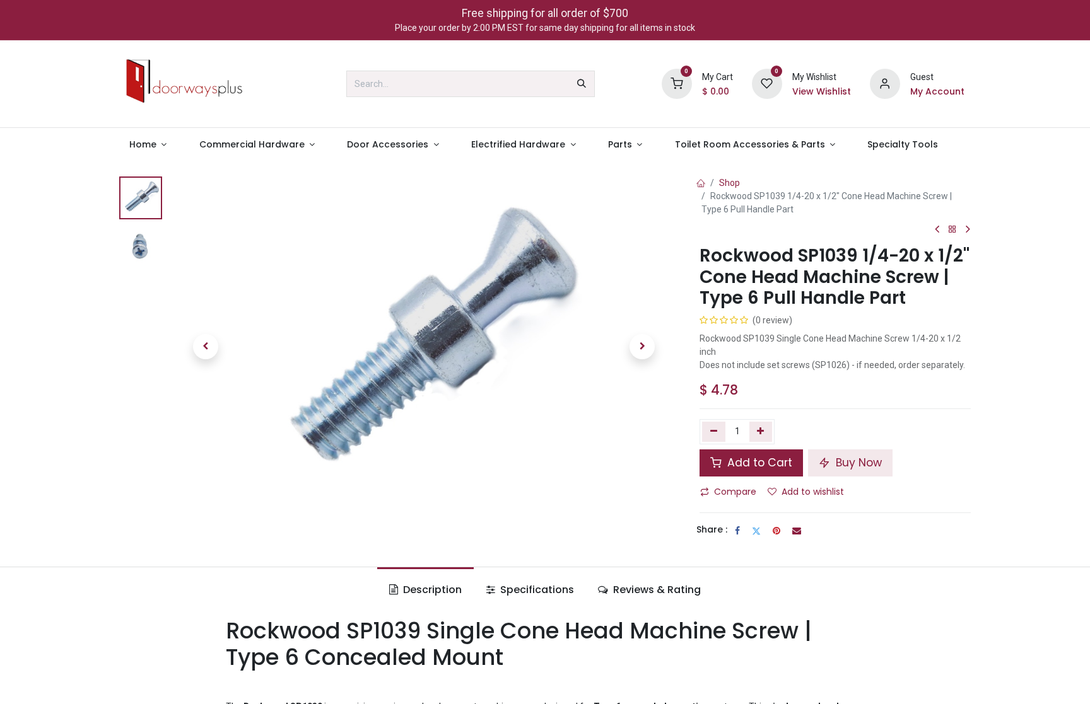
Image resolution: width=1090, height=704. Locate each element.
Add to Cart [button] (758, 462)
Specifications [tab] (536, 589)
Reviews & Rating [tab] (656, 589)
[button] (205, 346)
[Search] (581, 83)
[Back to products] (952, 229)
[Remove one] (713, 432)
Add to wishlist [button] (813, 491)
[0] (677, 83)
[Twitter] (756, 530)
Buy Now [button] (857, 462)
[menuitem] (148, 144)
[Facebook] (737, 530)
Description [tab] (431, 589)
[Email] (796, 530)
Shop (729, 183)
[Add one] (761, 432)
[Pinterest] (776, 530)
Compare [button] (735, 491)
